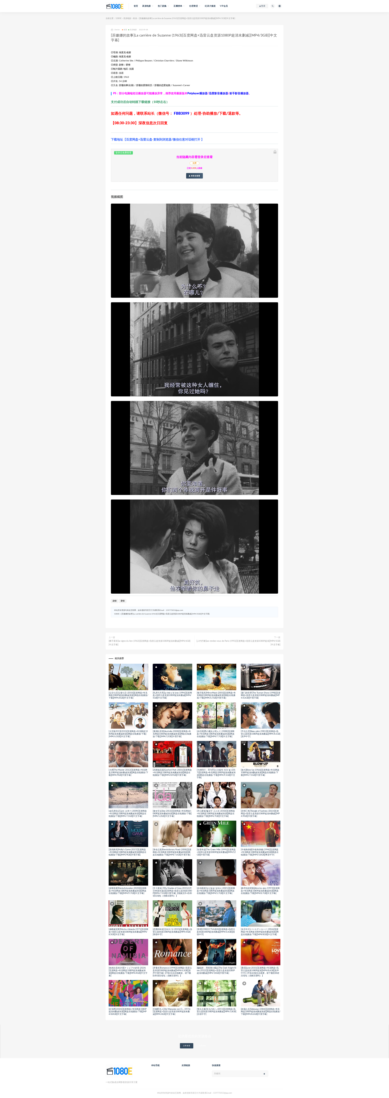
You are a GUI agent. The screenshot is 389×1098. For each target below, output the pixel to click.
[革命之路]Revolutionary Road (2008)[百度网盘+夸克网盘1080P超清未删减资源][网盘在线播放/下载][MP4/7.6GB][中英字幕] (172, 852)
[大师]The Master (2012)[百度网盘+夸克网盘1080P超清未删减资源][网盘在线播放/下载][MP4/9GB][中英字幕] (128, 772)
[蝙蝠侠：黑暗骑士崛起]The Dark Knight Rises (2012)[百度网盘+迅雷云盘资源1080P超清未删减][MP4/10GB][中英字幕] (216, 970)
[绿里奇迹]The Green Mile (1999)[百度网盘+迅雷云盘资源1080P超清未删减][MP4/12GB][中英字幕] (216, 852)
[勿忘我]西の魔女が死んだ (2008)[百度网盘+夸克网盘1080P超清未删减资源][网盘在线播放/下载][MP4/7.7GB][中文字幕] (215, 734)
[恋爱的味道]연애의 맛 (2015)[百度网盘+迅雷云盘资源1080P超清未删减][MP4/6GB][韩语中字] (172, 932)
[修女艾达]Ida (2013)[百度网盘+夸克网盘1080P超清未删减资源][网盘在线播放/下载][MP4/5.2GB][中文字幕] (172, 813)
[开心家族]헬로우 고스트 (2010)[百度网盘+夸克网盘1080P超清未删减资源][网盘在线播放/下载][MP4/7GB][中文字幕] (216, 813)
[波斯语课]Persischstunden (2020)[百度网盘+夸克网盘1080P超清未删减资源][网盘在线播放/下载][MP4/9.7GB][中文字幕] (127, 891)
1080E (118, 18)
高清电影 (127, 18)
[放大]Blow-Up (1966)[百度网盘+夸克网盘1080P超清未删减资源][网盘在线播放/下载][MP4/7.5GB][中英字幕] (260, 772)
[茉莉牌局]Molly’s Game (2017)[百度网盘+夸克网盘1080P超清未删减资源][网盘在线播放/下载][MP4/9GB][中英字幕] (127, 852)
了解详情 (202, 1046)
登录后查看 (195, 176)
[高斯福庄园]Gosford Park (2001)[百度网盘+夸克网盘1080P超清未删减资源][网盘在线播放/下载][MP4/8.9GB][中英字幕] (172, 772)
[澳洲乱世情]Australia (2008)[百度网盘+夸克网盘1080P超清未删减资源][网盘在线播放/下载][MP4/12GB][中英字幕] (172, 734)
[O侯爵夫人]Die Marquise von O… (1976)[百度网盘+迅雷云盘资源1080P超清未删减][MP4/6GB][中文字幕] (171, 1011)
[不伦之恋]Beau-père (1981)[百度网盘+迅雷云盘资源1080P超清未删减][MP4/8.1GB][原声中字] (260, 734)
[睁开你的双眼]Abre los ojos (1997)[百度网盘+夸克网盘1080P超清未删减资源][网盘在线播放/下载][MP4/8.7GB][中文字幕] (260, 891)
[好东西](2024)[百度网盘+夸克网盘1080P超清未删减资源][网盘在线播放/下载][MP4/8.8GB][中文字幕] (127, 1011)
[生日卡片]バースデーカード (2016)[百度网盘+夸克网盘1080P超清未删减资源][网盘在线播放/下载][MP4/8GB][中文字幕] (260, 932)
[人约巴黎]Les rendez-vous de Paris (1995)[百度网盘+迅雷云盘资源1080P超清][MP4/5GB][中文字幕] (238, 643)
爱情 (123, 601)
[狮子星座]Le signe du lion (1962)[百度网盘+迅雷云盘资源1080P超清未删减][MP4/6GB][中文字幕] (149, 643)
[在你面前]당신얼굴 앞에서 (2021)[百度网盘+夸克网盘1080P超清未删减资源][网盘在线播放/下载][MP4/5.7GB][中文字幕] (216, 891)
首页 (136, 6)
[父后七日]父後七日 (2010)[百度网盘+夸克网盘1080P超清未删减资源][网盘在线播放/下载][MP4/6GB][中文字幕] (128, 695)
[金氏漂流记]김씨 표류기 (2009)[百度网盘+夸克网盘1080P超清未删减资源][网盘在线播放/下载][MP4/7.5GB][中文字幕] (128, 813)
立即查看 (186, 1046)
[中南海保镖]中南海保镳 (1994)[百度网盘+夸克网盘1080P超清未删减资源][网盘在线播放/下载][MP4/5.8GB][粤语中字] (260, 852)
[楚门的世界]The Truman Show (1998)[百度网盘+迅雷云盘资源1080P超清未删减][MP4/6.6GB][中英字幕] (260, 695)
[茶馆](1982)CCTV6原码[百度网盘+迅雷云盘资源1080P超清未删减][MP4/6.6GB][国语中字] (216, 932)
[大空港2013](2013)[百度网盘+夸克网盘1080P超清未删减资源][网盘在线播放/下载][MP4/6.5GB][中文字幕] (128, 734)
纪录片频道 (210, 6)
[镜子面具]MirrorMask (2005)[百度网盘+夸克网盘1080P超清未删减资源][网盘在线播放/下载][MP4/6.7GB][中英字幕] (216, 695)
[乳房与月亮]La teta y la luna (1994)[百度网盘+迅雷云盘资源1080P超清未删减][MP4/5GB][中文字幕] (172, 695)
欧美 (135, 18)
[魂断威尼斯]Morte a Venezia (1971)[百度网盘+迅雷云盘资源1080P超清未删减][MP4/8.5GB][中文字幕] (128, 932)
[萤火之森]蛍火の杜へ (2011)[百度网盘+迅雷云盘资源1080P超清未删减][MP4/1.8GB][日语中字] (216, 1011)
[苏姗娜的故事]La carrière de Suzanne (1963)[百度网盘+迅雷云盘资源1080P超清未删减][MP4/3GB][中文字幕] (165, 614)
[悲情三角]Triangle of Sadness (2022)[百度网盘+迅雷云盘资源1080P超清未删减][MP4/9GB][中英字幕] (260, 813)
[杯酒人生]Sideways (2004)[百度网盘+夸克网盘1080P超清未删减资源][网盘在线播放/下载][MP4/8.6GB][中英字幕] (260, 1011)
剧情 (115, 601)
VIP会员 (224, 6)
